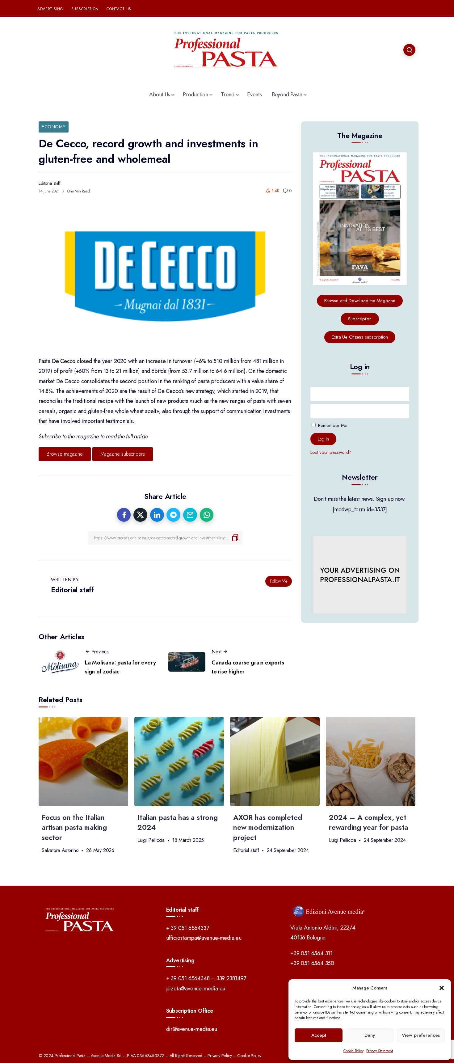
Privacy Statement (379, 1051)
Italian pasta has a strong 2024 (177, 822)
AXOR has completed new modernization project (267, 827)
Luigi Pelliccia (151, 840)
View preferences (421, 1035)
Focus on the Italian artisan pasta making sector (74, 827)
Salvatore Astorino (60, 850)
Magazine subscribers (122, 454)
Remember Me (332, 425)
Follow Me (278, 581)
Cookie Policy (353, 1051)
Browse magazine (65, 454)
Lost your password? (330, 452)
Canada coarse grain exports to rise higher (248, 667)
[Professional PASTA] (227, 49)
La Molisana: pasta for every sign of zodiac (120, 667)
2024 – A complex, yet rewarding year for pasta (368, 822)
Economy (53, 127)
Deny (369, 1035)
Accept (318, 1035)
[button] (442, 988)
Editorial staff (50, 183)
